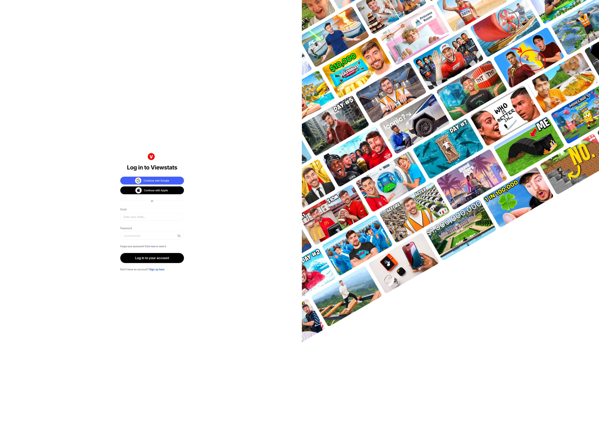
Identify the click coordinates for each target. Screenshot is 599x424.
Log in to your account (152, 258)
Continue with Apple (156, 190)
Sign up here (156, 269)
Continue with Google (156, 180)
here (153, 246)
